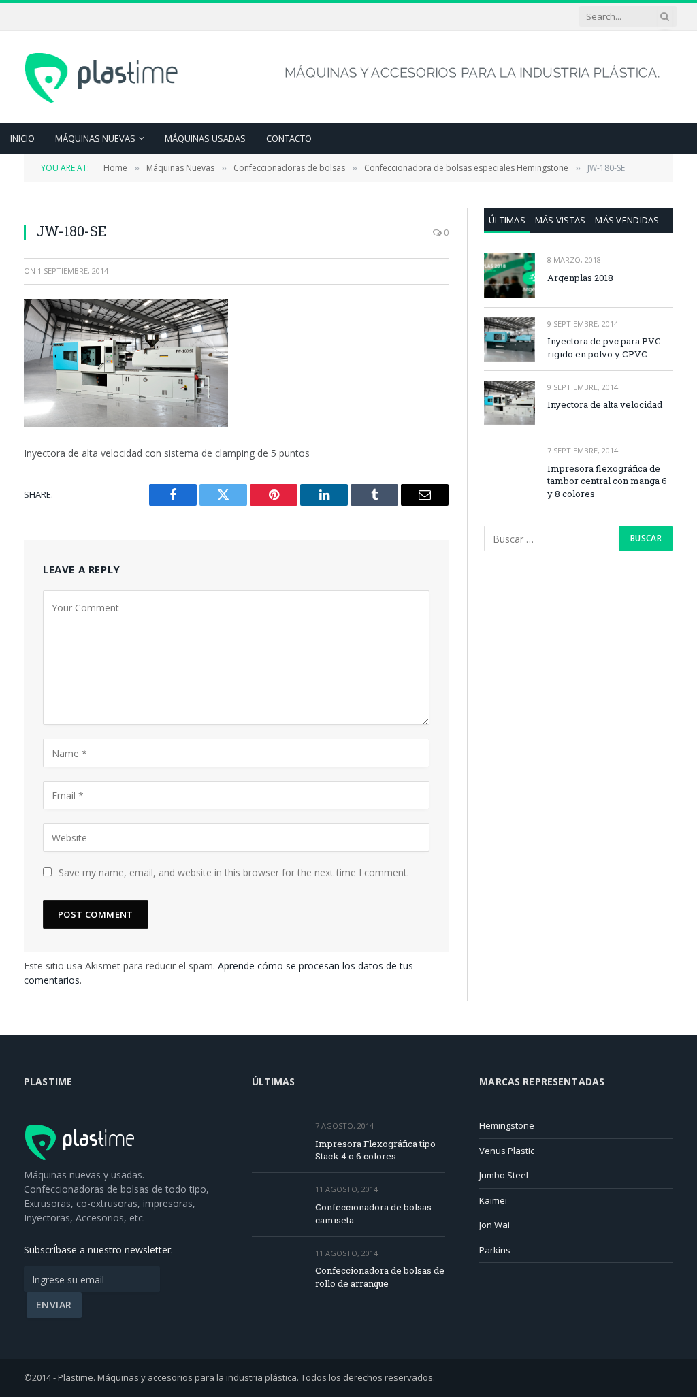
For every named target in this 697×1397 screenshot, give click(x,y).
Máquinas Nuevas (95, 138)
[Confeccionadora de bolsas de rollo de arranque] (277, 1269)
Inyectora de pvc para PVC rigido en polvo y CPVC (604, 347)
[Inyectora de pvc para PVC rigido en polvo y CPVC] (509, 339)
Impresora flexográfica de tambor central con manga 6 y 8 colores (607, 481)
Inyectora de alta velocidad (604, 404)
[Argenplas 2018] (509, 275)
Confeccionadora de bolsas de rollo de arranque (379, 1276)
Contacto (289, 138)
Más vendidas (627, 220)
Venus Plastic (506, 1150)
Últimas (507, 220)
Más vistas (560, 220)
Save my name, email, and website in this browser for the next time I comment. (234, 872)
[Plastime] (103, 76)
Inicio (22, 138)
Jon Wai (494, 1225)
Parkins (494, 1250)
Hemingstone (506, 1125)
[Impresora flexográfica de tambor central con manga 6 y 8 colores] (509, 466)
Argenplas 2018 (580, 278)
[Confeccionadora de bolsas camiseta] (277, 1205)
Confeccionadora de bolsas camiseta (373, 1213)
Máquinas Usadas (205, 138)
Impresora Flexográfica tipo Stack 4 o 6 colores (375, 1150)
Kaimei (493, 1200)
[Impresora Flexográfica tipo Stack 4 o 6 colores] (277, 1141)
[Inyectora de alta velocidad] (509, 403)
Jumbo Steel (503, 1175)
